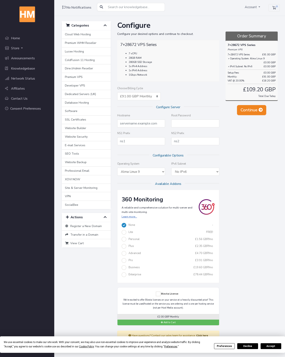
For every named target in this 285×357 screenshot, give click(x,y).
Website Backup (76, 162)
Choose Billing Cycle (130, 88)
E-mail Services (75, 145)
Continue (250, 110)
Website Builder (75, 128)
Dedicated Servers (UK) (80, 94)
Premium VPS (74, 77)
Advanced (170, 253)
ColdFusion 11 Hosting (80, 60)
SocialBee (71, 205)
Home (15, 38)
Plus (170, 246)
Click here (202, 335)
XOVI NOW (72, 179)
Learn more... (129, 216)
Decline (247, 346)
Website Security (76, 137)
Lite (170, 232)
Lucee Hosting (74, 51)
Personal (170, 239)
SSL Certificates (75, 120)
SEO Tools (72, 154)
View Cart (76, 243)
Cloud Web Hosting (78, 34)
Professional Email (77, 171)
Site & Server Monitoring (81, 188)
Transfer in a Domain (83, 235)
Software (71, 111)
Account (251, 7)
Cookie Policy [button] (86, 346)
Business (170, 267)
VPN (68, 196)
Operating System (128, 164)
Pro (170, 260)
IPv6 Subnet (178, 164)
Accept (270, 346)
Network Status (22, 78)
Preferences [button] (170, 346)
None (170, 225)
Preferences (224, 346)
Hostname (123, 115)
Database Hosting (77, 103)
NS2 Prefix (177, 133)
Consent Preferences (25, 108)
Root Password (181, 115)
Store (15, 48)
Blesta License (169, 293)
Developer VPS (75, 86)
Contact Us (19, 98)
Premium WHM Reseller (80, 43)
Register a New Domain (85, 226)
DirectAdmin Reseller (79, 68)
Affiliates (17, 88)
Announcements (22, 58)
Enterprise (170, 274)
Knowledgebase (22, 68)
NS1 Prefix (123, 133)
